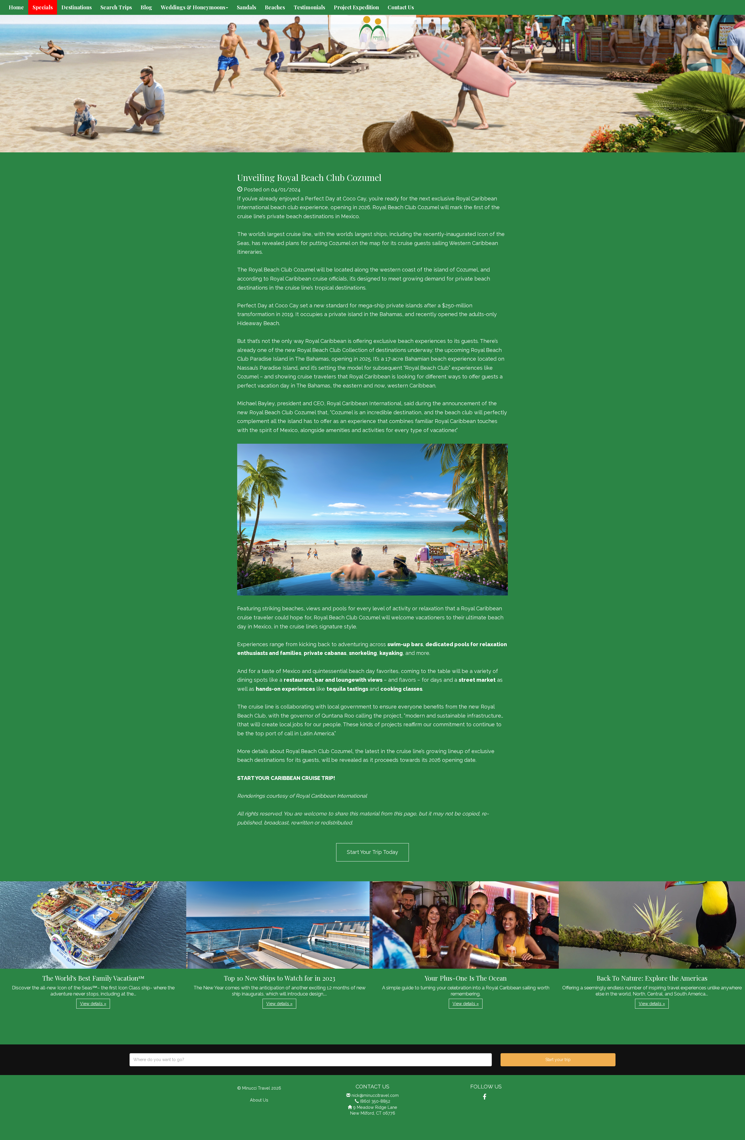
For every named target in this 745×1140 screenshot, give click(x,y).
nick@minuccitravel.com (375, 1095)
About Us (259, 1099)
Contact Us (401, 7)
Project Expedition (356, 7)
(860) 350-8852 (375, 1101)
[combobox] (311, 1059)
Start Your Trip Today (372, 852)
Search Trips (116, 7)
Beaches (275, 7)
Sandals (246, 7)
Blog (146, 7)
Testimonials (309, 7)
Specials (43, 7)
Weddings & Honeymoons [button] (193, 7)
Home (16, 7)
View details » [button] (93, 1003)
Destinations (76, 7)
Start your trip (558, 1059)
